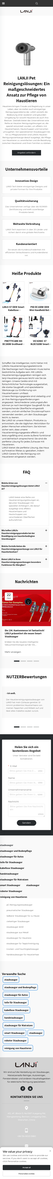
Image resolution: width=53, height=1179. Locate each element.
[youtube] (30, 1088)
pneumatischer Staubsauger (20, 910)
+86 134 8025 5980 (26, 1136)
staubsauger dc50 (15, 927)
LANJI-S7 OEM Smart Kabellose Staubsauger (13, 308)
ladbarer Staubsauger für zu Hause (23, 916)
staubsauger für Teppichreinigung (23, 943)
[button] (16, 661)
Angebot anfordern (26, 152)
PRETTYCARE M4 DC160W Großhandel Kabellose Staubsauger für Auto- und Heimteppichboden (13, 342)
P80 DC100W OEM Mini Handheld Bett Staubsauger (39, 308)
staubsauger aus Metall (18, 932)
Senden (26, 823)
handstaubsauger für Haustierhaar (23, 954)
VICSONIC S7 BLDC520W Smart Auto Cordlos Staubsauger (40, 342)
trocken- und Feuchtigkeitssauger (23, 949)
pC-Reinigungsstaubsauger (19, 905)
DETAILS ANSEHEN (13, 292)
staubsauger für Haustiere (19, 938)
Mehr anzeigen (13, 652)
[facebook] (22, 1088)
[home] (26, 11)
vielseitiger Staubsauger (18, 921)
